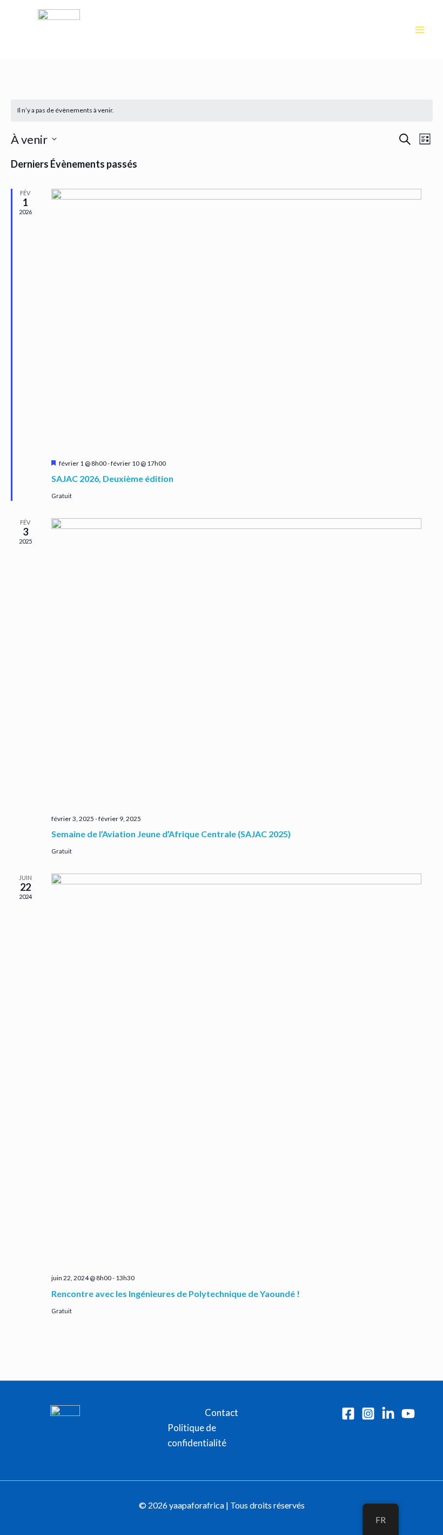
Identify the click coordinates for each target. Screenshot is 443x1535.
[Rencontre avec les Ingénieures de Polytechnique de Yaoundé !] (236, 1070)
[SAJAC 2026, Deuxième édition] (236, 320)
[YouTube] (408, 1413)
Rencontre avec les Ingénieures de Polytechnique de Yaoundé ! (175, 1293)
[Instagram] (368, 1413)
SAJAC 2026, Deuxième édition (112, 478)
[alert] (222, 111)
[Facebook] (348, 1413)
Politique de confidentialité (196, 1435)
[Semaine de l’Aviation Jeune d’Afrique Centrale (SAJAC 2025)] (236, 662)
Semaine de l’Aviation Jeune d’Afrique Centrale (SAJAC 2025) (171, 834)
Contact (221, 1412)
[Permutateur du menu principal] (420, 29)
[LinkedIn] (388, 1413)
